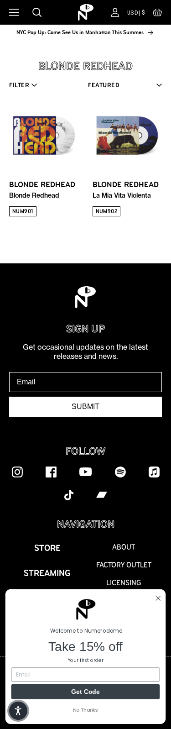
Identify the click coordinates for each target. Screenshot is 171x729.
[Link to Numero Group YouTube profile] (85, 471)
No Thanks (85, 709)
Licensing (123, 582)
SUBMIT (85, 406)
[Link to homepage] (85, 12)
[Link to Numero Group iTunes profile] (154, 471)
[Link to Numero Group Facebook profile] (51, 471)
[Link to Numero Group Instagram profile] (17, 471)
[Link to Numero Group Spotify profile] (120, 471)
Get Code (85, 691)
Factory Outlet (123, 565)
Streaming (47, 573)
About (123, 547)
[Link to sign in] (115, 12)
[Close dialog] (158, 598)
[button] (157, 14)
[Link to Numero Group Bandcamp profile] (101, 494)
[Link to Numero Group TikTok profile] (68, 494)
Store (47, 548)
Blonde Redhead (42, 189)
